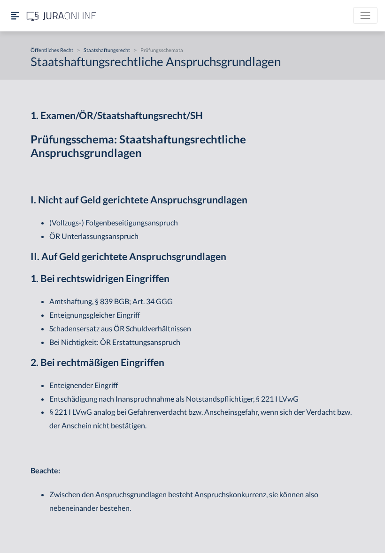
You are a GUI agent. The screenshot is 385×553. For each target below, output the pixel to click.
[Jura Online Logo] (61, 16)
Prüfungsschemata (161, 50)
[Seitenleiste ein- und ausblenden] (15, 16)
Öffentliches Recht (52, 50)
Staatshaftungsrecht (107, 50)
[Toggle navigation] (365, 15)
